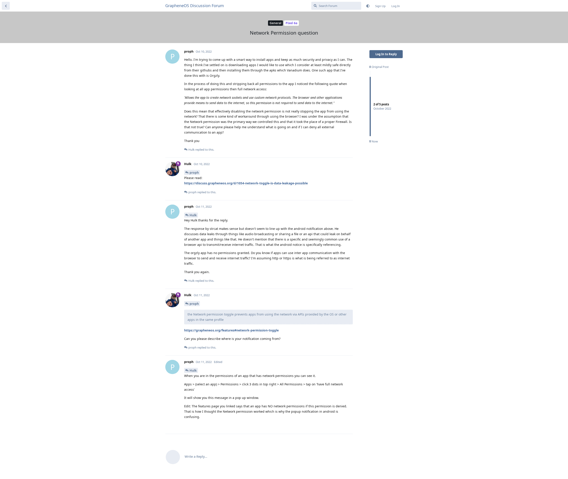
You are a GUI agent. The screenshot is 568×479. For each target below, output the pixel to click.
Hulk (193, 215)
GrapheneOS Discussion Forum (194, 5)
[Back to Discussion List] (6, 6)
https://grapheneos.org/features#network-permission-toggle (231, 330)
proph (194, 172)
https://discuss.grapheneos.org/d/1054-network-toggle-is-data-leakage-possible (246, 183)
